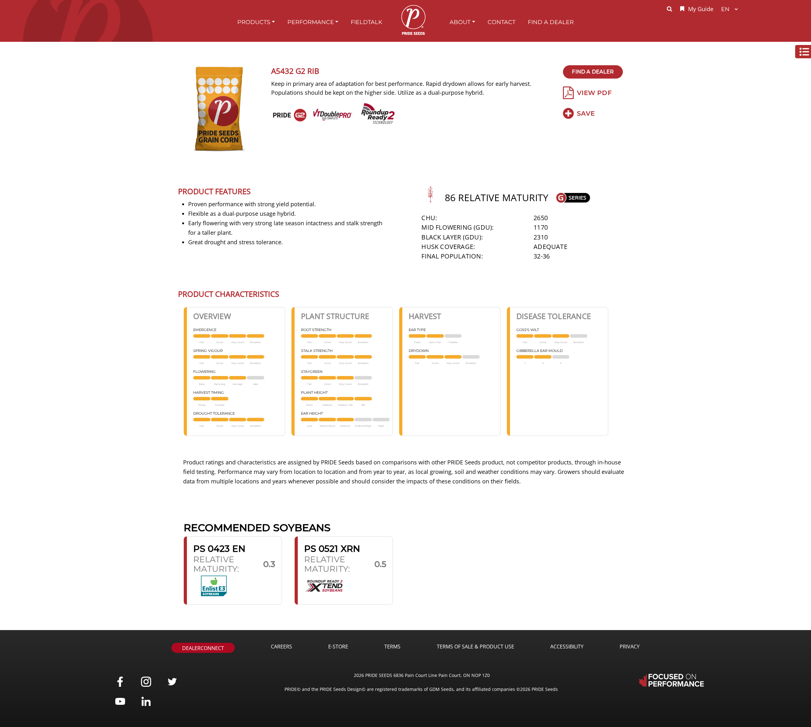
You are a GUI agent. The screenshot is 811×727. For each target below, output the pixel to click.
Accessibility (567, 646)
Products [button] (253, 22)
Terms (392, 646)
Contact (501, 22)
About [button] (460, 22)
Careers (281, 646)
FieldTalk (366, 22)
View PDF (594, 93)
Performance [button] (310, 22)
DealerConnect (203, 648)
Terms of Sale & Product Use (475, 646)
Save (586, 113)
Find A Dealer (551, 22)
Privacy (630, 646)
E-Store (338, 646)
